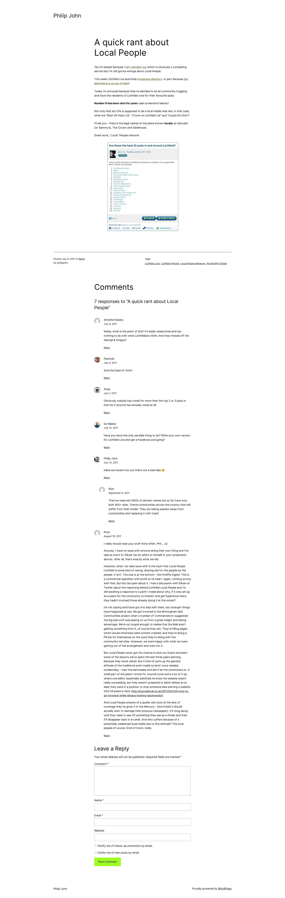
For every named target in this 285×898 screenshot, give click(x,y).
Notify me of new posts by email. (119, 852)
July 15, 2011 (111, 462)
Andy (107, 389)
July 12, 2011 (111, 427)
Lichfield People (170, 263)
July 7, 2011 (110, 393)
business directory (150, 79)
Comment (101, 763)
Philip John (67, 15)
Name (99, 800)
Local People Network (192, 263)
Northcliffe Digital (217, 263)
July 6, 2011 (110, 323)
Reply (107, 347)
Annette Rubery (114, 319)
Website (99, 830)
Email (98, 815)
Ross (107, 532)
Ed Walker (110, 423)
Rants (82, 258)
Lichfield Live (138, 67)
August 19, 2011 (112, 536)
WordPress (225, 888)
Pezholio (109, 358)
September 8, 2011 (119, 492)
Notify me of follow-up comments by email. (125, 845)
